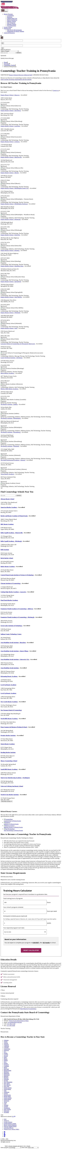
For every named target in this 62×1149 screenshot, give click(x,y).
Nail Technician (11, 22)
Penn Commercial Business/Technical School (14, 727)
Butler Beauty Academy (8, 566)
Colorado (6, 1047)
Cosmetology (10, 15)
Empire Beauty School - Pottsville (10, 235)
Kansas (6, 1063)
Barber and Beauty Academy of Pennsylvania (14, 516)
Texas (5, 1102)
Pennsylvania (7, 1095)
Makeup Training (11, 21)
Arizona (6, 1043)
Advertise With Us (8, 1128)
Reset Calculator (31, 950)
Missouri (6, 1076)
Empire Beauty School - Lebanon (10, 141)
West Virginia (7, 1109)
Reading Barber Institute (8, 752)
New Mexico (7, 1085)
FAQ (5, 1119)
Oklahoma (6, 1092)
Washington (7, 1108)
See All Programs (11, 25)
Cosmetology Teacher (9, 65)
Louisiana (6, 1066)
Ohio (5, 1090)
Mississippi (7, 1075)
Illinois (5, 1059)
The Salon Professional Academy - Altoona (13, 460)
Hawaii (6, 1056)
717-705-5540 (11, 1025)
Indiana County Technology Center (11, 634)
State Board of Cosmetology (28, 1008)
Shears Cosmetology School (9, 761)
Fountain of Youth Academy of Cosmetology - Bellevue (17, 609)
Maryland (6, 1069)
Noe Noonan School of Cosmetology (11, 710)
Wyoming (6, 1112)
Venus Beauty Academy (7, 474)
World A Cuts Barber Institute (10, 794)
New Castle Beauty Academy (9, 701)
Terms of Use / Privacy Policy (11, 1129)
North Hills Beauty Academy (9, 718)
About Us (6, 1120)
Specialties (6, 63)
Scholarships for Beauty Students (15, 31)
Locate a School (8, 27)
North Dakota (7, 1089)
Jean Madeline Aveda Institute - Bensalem (13, 642)
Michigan (6, 1072)
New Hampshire (8, 1082)
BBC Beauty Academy (7, 524)
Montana (6, 1077)
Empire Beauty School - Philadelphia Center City (15, 188)
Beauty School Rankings (10, 1125)
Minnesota (6, 1073)
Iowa (5, 1062)
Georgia (6, 1054)
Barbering (9, 17)
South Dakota (7, 1099)
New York (6, 1086)
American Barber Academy (9, 507)
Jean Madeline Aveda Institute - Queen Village (14, 651)
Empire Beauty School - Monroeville (11, 157)
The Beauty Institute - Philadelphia (11, 418)
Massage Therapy (11, 24)
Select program (4, 1147)
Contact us (56, 90)
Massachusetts (7, 1070)
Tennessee (6, 1100)
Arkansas (6, 1044)
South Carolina (8, 1098)
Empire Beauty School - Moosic (10, 173)
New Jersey (7, 1083)
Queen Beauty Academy (8, 744)
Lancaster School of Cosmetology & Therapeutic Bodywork (18, 344)
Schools (6, 801)
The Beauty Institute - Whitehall (10, 446)
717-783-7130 (11, 1024)
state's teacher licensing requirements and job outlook (16, 79)
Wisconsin (6, 1111)
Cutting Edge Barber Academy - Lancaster (13, 592)
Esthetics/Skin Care (12, 18)
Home (5, 62)
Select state (24, 1147)
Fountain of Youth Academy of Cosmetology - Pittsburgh (17, 617)
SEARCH (19, 52)
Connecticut (7, 1049)
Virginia (6, 1106)
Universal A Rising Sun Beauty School (12, 786)
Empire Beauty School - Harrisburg (11, 110)
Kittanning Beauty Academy (9, 676)
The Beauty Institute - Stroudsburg (11, 432)
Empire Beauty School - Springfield (11, 281)
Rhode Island (7, 1096)
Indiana (6, 1060)
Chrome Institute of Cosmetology (11, 583)
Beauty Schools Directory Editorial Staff (20, 75)
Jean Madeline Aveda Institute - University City (15, 659)
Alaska (5, 1041)
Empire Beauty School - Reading (10, 250)
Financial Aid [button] (7, 28)
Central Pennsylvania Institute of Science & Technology (17, 575)
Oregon (6, 1093)
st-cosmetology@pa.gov (15, 1022)
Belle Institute (5, 549)
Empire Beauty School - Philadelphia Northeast (14, 204)
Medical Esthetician (12, 20)
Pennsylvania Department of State (19, 1021)
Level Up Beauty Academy (8, 685)
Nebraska (6, 1079)
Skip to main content (6, 1)
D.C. (5, 1051)
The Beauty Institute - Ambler (9, 404)
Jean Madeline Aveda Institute (10, 668)
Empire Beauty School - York (9, 328)
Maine (5, 1067)
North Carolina (8, 1087)
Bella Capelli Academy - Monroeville (12, 533)
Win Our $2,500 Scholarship (14, 30)
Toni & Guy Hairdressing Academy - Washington (15, 778)
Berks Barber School (7, 558)
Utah (5, 1103)
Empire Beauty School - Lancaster (10, 126)
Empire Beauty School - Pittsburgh (11, 219)
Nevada (6, 1080)
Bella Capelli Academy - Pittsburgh (11, 541)
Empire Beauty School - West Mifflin (11, 297)
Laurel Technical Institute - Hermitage (12, 357)
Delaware (6, 1050)
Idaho (5, 1057)
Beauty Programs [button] (8, 14)
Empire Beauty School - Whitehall (11, 312)
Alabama (6, 1040)
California (6, 1046)
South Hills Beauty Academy (9, 769)
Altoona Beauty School (7, 499)
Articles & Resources (9, 33)
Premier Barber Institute (8, 735)
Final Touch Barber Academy (9, 600)
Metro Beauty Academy (7, 373)
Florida (6, 1053)
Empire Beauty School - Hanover (10, 95)
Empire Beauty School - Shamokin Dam (12, 266)
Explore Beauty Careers (10, 1123)
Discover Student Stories (10, 1126)
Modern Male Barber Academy (10, 389)
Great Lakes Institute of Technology (11, 625)
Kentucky (6, 1064)
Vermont (6, 1105)
